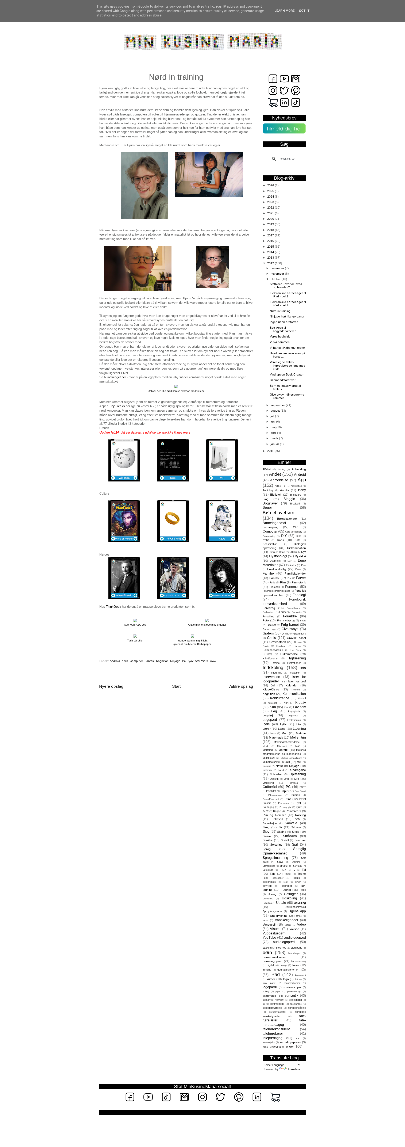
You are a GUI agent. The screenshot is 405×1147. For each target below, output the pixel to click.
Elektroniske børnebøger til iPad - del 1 (288, 303)
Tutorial (286, 889)
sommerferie (277, 1003)
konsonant (300, 975)
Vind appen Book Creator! (287, 374)
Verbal (288, 924)
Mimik (266, 746)
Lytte (283, 724)
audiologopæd (295, 937)
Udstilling (267, 903)
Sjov (190, 661)
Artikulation (296, 486)
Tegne (301, 873)
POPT (303, 787)
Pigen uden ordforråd (284, 322)
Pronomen (283, 803)
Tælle (302, 889)
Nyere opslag (111, 686)
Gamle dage (269, 629)
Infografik (276, 672)
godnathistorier (286, 969)
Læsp (273, 733)
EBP (290, 561)
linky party (269, 983)
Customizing (269, 536)
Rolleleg (300, 815)
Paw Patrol (300, 791)
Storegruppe (269, 866)
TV (293, 869)
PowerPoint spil (271, 799)
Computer (136, 661)
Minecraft (282, 746)
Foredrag (269, 608)
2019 (271, 224)
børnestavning (298, 961)
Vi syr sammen (280, 342)
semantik (291, 995)
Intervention (271, 677)
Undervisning (279, 915)
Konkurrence (279, 698)
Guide (266, 646)
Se (280, 827)
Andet (275, 474)
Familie (268, 573)
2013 (271, 257)
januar (275, 444)
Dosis (272, 552)
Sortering (276, 844)
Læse (281, 728)
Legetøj (268, 715)
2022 (271, 207)
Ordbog (294, 783)
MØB (299, 762)
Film (283, 582)
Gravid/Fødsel (296, 638)
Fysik (303, 620)
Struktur (283, 865)
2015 (271, 246)
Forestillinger (293, 608)
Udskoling (289, 898)
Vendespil (269, 924)
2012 (271, 263)
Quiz (299, 807)
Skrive (267, 836)
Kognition (162, 661)
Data (297, 540)
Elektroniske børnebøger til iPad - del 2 (288, 294)
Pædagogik (285, 807)
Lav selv (299, 707)
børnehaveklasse (274, 957)
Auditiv (284, 490)
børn (125, 661)
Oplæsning (297, 774)
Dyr (303, 551)
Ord (296, 778)
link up (298, 979)
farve (295, 965)
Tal (304, 869)
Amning (281, 469)
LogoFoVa (293, 715)
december (278, 268)
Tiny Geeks (117, 406)
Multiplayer (269, 758)
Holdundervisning (273, 650)
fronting (267, 969)
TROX (282, 870)
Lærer (267, 728)
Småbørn (290, 836)
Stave (280, 861)
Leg (274, 711)
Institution (294, 672)
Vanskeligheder (286, 920)
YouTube (269, 937)
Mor (297, 746)
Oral (286, 778)
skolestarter (295, 999)
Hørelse (275, 663)
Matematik (276, 737)
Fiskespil (275, 587)
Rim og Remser (274, 815)
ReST (266, 811)
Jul (273, 685)
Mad (285, 733)
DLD (298, 536)
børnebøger (294, 953)
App (302, 479)
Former (283, 612)
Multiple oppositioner (291, 758)
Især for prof (297, 681)
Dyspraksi (275, 560)
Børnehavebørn (278, 512)
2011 (270, 451)
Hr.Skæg (268, 654)
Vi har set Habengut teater (287, 347)
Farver (301, 578)
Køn (286, 707)
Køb (273, 707)
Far (289, 578)
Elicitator (291, 565)
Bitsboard (295, 494)
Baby (302, 490)
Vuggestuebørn (274, 933)
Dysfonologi (278, 556)
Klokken (296, 689)
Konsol (302, 698)
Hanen (297, 646)
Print (288, 799)
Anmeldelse (279, 480)
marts (275, 438)
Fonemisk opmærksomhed (276, 591)
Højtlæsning (297, 658)
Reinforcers (293, 811)
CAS (295, 527)
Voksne (294, 929)
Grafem (268, 633)
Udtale (281, 902)
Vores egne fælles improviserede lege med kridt (287, 365)
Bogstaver (270, 503)
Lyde (266, 724)
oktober (276, 279)
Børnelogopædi (274, 523)
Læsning (299, 728)
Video (301, 924)
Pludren (295, 795)
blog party (296, 947)
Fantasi (149, 661)
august (276, 410)
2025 (271, 191)
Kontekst (272, 703)
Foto (266, 620)
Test (285, 882)
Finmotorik (299, 582)
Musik (286, 761)
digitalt (270, 965)
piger (278, 991)
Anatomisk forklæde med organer (207, 624)
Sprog (267, 849)
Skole (295, 831)
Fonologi (299, 595)
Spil (295, 844)
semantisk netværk (273, 999)
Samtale (291, 823)
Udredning (268, 898)
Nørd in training (280, 311)
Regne (277, 811)
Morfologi (268, 749)
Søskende (268, 870)
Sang (266, 827)
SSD (297, 819)
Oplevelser (276, 774)
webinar (277, 1046)
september (278, 405)
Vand (266, 920)
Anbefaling (299, 469)
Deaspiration (270, 544)
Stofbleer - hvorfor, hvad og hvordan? (286, 285)
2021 (271, 213)
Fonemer (292, 586)
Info (303, 668)
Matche (301, 733)
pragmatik (269, 995)
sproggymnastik (277, 1012)
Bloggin (289, 499)
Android (115, 661)
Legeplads (294, 711)
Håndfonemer (270, 658)
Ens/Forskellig (276, 569)
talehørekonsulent (276, 1029)
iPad (275, 974)
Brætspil (295, 503)
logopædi (270, 987)
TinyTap (267, 885)
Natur (279, 765)
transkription (269, 1042)
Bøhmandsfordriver (283, 380)
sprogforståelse (297, 1007)
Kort (286, 702)
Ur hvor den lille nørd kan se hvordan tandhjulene (176, 391)
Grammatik (299, 633)
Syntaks (297, 865)
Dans (280, 540)
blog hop (281, 947)
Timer (298, 882)
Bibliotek (275, 494)
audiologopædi (284, 942)
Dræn (282, 552)
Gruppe (298, 642)
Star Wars (201, 661)
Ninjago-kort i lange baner (287, 316)
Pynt (298, 803)
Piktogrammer (275, 795)
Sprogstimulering (275, 858)
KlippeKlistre (271, 689)
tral (297, 1038)
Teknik (296, 877)
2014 (271, 252)
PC (184, 661)
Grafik (285, 633)
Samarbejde (270, 823)
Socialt (285, 840)
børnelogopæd (272, 961)
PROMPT (271, 791)
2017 (271, 235)
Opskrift (274, 778)
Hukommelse (289, 654)
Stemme (296, 862)
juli (273, 416)
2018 (271, 230)
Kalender (292, 685)
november (278, 273)
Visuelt (275, 929)
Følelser (271, 625)
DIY (284, 536)
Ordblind (268, 782)
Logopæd (270, 719)
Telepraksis (269, 881)
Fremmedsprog (286, 620)
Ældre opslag (241, 686)
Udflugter (291, 894)
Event (298, 569)
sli (264, 1004)
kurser (271, 979)
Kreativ (300, 702)
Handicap (281, 646)
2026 (271, 185)
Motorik (283, 749)
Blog (266, 499)
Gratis (271, 638)
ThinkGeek (113, 606)
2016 (271, 241)
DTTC (266, 540)
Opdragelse (298, 769)
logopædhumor (292, 983)
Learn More (284, 11)
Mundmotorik (270, 762)
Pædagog (268, 807)
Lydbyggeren (294, 720)
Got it (304, 11)
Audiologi (268, 490)
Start (176, 686)
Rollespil (277, 819)
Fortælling (268, 616)
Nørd (281, 770)
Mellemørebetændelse (287, 742)
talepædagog (272, 1038)
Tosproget (286, 885)
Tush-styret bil (135, 640)
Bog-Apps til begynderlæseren (283, 329)
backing (267, 947)
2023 (271, 202)
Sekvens (296, 827)
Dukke (293, 551)
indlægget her (116, 377)
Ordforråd (270, 787)
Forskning (297, 612)
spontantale (296, 1004)
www (213, 661)
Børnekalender (287, 518)
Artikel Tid (280, 486)
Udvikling (300, 902)
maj (273, 427)
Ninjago (175, 661)
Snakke (268, 840)
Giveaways (290, 629)
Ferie (272, 582)
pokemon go (294, 991)
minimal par (293, 987)
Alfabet (267, 469)
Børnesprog (270, 527)
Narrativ (267, 766)
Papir (284, 791)
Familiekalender (295, 573)
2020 (271, 218)
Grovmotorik (277, 642)
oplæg (266, 991)
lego (286, 979)
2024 (271, 196)
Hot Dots (295, 650)
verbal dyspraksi (290, 1042)
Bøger (267, 507)
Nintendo (267, 770)
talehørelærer (273, 1033)
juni (273, 421)
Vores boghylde (280, 336)
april (274, 432)
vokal (265, 1046)
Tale (272, 873)
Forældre (290, 616)
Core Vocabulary (293, 531)
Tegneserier (277, 878)
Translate (294, 1069)
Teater (287, 873)
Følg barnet (290, 624)
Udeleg (272, 894)
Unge (299, 916)
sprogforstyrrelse (272, 1007)
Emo (303, 565)
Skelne (281, 831)
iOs (303, 969)
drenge (283, 965)
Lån (298, 724)
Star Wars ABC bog (135, 624)
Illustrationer (294, 663)
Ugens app (297, 911)
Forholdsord (269, 612)
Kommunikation (294, 694)
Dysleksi (300, 556)
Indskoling (273, 667)
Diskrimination (296, 548)
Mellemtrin (298, 737)
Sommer (300, 840)
